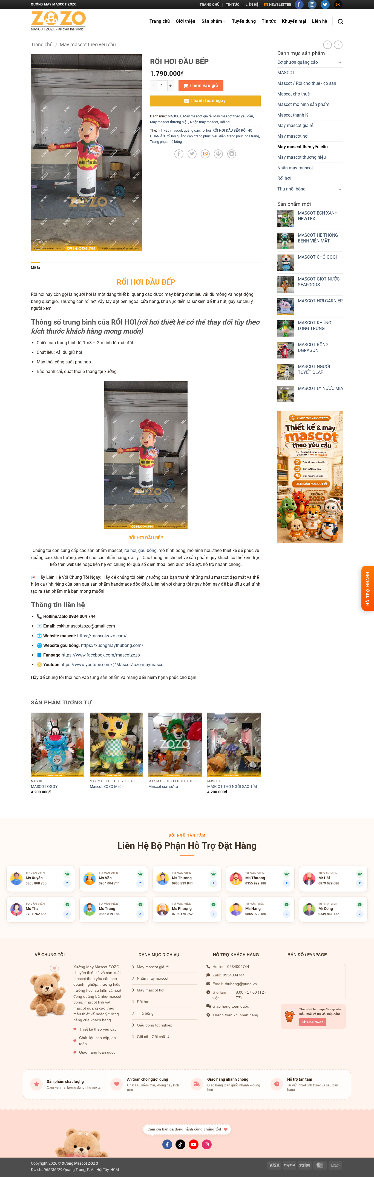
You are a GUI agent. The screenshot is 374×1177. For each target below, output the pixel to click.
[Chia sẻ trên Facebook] (178, 153)
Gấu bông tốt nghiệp (154, 1025)
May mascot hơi (293, 136)
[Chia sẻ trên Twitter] (192, 153)
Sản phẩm (212, 21)
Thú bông (145, 1013)
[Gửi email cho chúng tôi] (338, 4)
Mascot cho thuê (293, 94)
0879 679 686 (328, 883)
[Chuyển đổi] (339, 62)
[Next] (260, 760)
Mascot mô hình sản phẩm (303, 104)
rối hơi (206, 130)
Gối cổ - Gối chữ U (153, 1037)
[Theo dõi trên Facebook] (299, 4)
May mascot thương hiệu (301, 157)
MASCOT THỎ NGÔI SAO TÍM (232, 786)
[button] (277, 4)
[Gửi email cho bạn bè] (205, 153)
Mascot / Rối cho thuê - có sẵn (306, 83)
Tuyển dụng (244, 21)
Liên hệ (252, 4)
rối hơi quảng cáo (179, 136)
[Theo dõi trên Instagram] (312, 4)
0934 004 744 (109, 883)
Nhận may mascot (295, 167)
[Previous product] (338, 45)
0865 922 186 (255, 914)
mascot (176, 130)
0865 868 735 (36, 883)
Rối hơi (284, 178)
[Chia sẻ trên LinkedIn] (231, 153)
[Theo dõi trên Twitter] (325, 4)
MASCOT (286, 72)
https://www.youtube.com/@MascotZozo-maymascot (113, 664)
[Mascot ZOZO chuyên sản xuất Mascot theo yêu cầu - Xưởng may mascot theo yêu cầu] (58, 21)
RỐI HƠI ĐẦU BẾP (225, 130)
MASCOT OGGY (44, 786)
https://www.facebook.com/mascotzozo (101, 655)
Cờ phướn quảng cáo (297, 62)
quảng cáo (192, 130)
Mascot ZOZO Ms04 (107, 786)
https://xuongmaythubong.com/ (112, 645)
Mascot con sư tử (163, 786)
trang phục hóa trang (243, 136)
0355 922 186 (255, 883)
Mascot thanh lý (293, 115)
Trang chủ (210, 4)
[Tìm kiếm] (340, 21)
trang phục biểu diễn (210, 136)
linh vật (163, 130)
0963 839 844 (182, 883)
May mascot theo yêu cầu (88, 44)
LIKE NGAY (315, 1021)
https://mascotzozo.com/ (102, 635)
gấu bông (147, 550)
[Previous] (31, 760)
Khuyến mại (294, 21)
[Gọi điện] (286, 905)
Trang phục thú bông (166, 142)
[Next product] (327, 45)
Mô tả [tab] (35, 267)
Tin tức (233, 4)
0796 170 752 (182, 914)
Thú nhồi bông (291, 189)
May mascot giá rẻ (295, 125)
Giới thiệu (185, 21)
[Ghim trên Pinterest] (218, 153)
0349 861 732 (328, 914)
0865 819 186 (109, 914)
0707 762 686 (36, 914)
